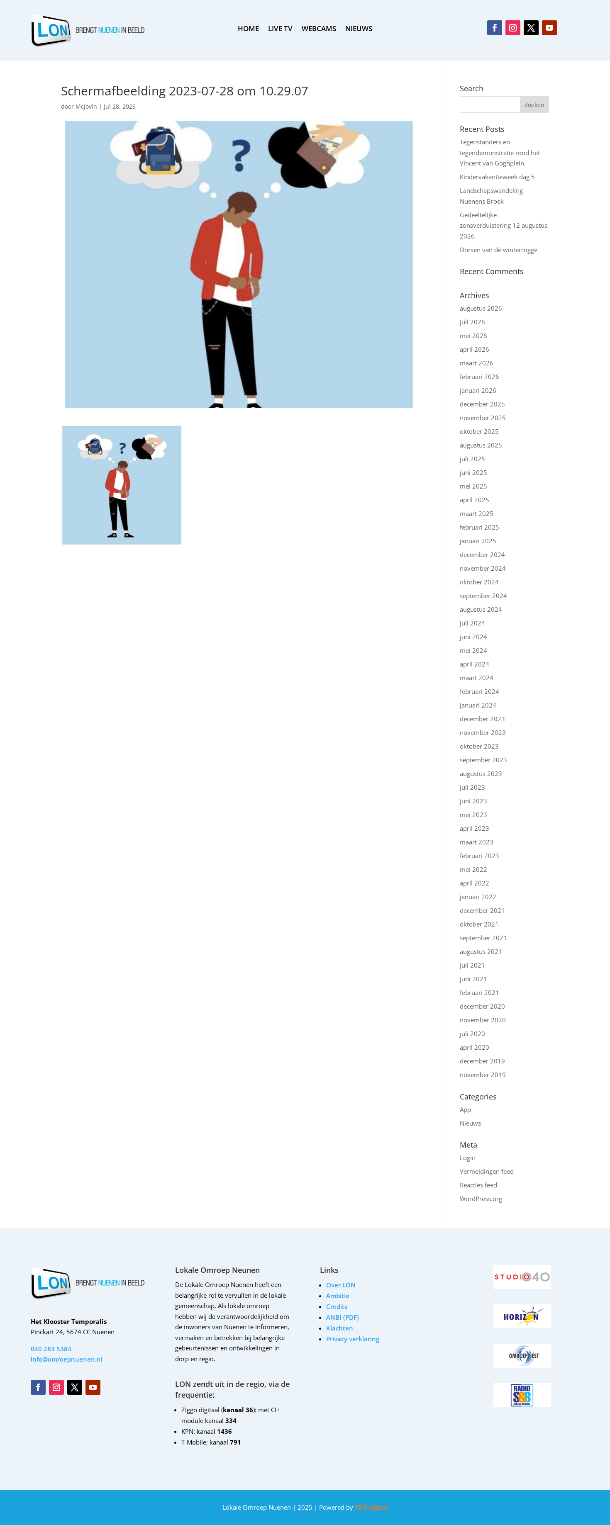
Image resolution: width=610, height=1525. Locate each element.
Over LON (341, 1285)
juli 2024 (472, 623)
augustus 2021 (481, 951)
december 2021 (482, 910)
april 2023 (474, 828)
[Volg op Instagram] (512, 27)
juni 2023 (473, 801)
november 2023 (483, 732)
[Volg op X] (531, 27)
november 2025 (483, 417)
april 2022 (474, 883)
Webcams (319, 29)
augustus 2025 (481, 445)
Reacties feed (478, 1185)
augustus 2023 (481, 773)
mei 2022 (473, 869)
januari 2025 (478, 541)
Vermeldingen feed (487, 1171)
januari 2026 (478, 390)
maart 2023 (476, 842)
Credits (336, 1306)
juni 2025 (473, 472)
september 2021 (483, 938)
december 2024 (482, 554)
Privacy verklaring (352, 1339)
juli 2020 (472, 1033)
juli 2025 (472, 459)
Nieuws (470, 1123)
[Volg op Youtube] (549, 27)
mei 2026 (473, 335)
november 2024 (483, 568)
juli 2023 (472, 787)
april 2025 (474, 500)
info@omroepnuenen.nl (66, 1359)
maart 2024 (476, 678)
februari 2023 (479, 855)
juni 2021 (473, 979)
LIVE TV (280, 29)
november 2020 (483, 1020)
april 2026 (474, 349)
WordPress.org (481, 1198)
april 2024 (474, 664)
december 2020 (482, 1006)
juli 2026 (472, 322)
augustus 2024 (481, 609)
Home (248, 29)
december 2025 (482, 404)
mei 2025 (473, 486)
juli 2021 (472, 965)
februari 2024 (479, 691)
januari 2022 (478, 897)
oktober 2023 (479, 746)
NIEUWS (358, 29)
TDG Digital (370, 1507)
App (465, 1109)
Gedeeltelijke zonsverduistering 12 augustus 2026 (503, 225)
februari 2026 (479, 376)
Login (468, 1157)
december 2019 (482, 1061)
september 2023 (483, 760)
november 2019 (483, 1074)
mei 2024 (473, 650)
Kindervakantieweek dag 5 (497, 177)
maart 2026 (476, 363)
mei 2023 (473, 814)
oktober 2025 (479, 431)
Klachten (339, 1328)
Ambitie (337, 1296)
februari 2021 (479, 992)
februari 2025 (479, 527)
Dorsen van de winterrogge (498, 250)
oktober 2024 (479, 582)
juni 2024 (473, 636)
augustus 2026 (481, 308)
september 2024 (483, 595)
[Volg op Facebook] (494, 27)
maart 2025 (476, 513)
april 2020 (474, 1047)
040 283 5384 (51, 1349)
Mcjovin (86, 106)
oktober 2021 (479, 924)
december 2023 (482, 719)
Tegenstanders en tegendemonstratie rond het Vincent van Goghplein (500, 152)
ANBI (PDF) (342, 1317)
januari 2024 (478, 705)
